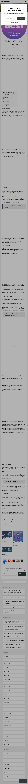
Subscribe (21, 18)
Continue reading (14, 22)
